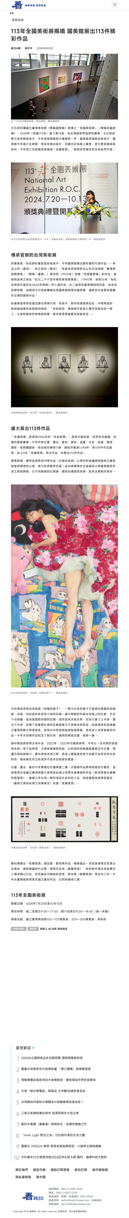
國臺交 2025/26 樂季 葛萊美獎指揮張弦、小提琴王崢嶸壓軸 (61, 1146)
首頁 (12, 13)
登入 (45, 929)
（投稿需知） (96, 1200)
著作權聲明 (100, 1170)
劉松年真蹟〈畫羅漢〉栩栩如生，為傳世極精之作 (54, 1124)
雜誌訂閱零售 (60, 1170)
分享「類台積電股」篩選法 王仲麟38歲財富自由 (53, 1091)
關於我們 (21, 1170)
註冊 (54, 929)
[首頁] (16, 5)
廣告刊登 (39, 1170)
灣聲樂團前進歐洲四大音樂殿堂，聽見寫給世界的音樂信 (58, 1080)
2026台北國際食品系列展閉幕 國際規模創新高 (52, 1058)
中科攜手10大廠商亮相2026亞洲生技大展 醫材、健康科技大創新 (64, 1157)
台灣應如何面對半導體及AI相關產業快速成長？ (52, 1102)
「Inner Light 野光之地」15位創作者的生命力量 (53, 1135)
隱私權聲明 (23, 1177)
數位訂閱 (81, 1170)
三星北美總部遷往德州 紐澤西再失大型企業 (50, 1113)
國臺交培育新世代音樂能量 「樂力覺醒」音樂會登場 (56, 1069)
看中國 (41, 1177)
